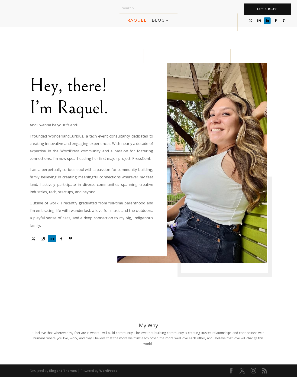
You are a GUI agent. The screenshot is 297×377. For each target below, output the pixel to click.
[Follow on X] (250, 20)
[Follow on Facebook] (275, 20)
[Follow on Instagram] (259, 20)
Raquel (137, 21)
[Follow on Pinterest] (284, 20)
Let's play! (267, 9)
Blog (158, 21)
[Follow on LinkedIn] (267, 20)
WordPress (108, 370)
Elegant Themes (63, 370)
